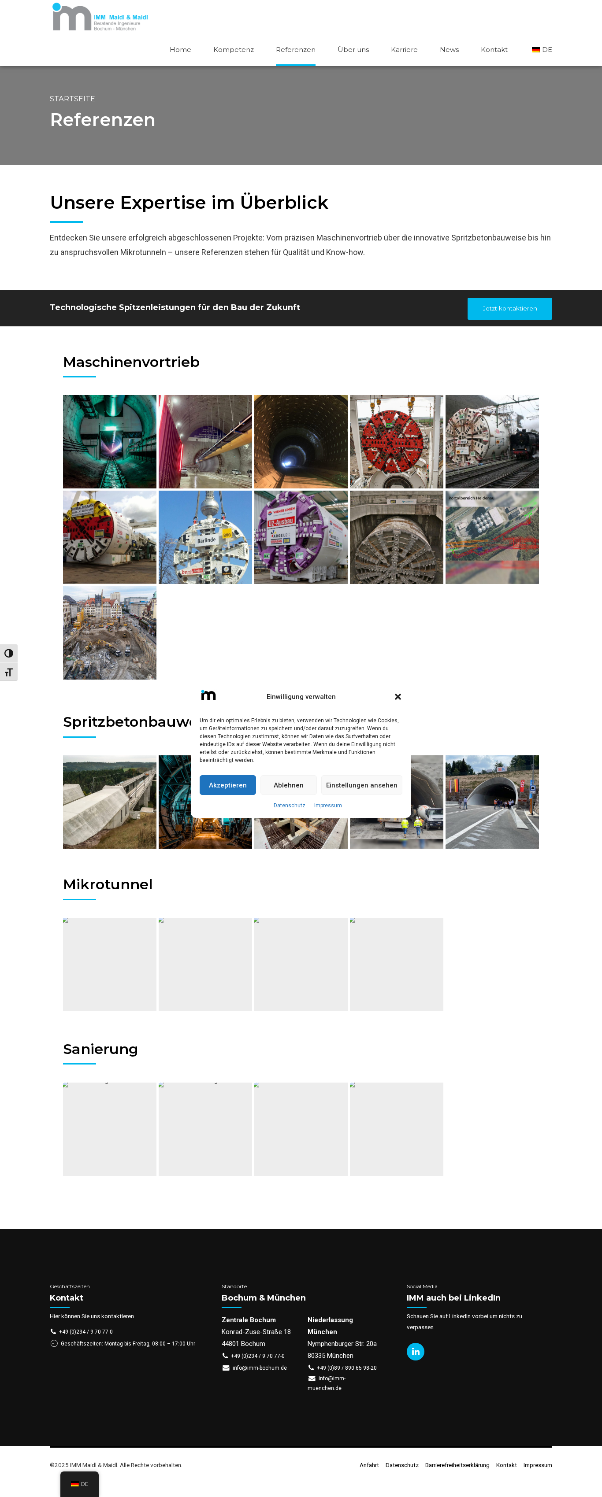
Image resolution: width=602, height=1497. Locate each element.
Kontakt (494, 49)
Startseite (72, 98)
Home (180, 49)
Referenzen (296, 49)
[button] (398, 696)
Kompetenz (233, 49)
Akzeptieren (228, 785)
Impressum (328, 805)
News (449, 49)
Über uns (353, 49)
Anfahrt (369, 1464)
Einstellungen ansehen (362, 785)
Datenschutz (289, 805)
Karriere (404, 49)
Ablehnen (289, 785)
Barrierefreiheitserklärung (457, 1464)
